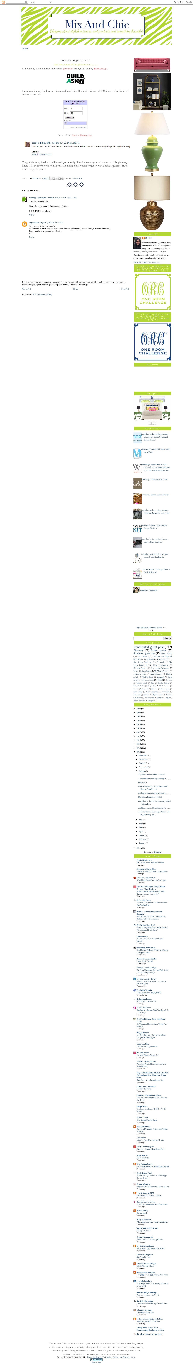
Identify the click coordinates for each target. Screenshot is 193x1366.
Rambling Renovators (146, 947)
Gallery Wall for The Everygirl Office (150, 1239)
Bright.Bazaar (143, 1032)
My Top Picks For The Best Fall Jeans (150, 863)
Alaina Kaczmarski (145, 1237)
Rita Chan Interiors (143, 1257)
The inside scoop (147, 680)
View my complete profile (146, 262)
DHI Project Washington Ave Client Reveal (152, 1204)
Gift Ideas (169, 680)
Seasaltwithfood (143, 1126)
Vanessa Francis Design (147, 968)
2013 (139, 748)
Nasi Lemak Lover (145, 1164)
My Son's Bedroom (159, 668)
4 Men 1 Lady (142, 1117)
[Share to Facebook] (59, 178)
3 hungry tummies (144, 1310)
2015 (139, 740)
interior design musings (147, 1292)
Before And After (138, 686)
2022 (139, 712)
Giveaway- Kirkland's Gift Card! (154, 479)
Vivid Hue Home (144, 1008)
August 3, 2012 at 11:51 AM (51, 222)
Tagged (168, 697)
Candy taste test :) (143, 1158)
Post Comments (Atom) (42, 294)
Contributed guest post (148, 647)
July (141, 819)
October (142, 763)
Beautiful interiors (163, 683)
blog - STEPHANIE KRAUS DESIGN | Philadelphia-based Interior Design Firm (153, 1075)
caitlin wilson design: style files (150, 1319)
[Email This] (50, 178)
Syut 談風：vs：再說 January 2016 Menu (152, 1275)
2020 (139, 720)
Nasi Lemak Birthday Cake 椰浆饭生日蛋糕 (153, 1167)
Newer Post (26, 289)
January (142, 843)
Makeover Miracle (141, 683)
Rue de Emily (142, 1210)
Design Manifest (143, 1184)
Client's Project (140, 668)
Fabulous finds (147, 677)
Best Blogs (96, 1362)
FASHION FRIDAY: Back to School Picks (152, 871)
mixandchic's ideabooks (148, 590)
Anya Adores (142, 1155)
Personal (160, 662)
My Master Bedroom (161, 671)
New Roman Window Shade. (147, 1120)
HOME (25, 48)
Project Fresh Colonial (145, 961)
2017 (139, 732)
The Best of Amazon (144, 1089)
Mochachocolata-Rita (146, 1272)
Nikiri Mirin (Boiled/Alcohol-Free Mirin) (151, 880)
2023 (139, 709)
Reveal (135, 671)
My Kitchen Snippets (145, 1246)
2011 (139, 848)
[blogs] (96, 1360)
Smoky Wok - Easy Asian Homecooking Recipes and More (150, 1328)
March (142, 835)
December (143, 755)
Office (152, 683)
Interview (146, 695)
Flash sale (155, 689)
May (141, 827)
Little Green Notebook (146, 1086)
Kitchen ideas (142, 627)
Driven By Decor (144, 900)
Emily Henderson (144, 860)
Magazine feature (157, 695)
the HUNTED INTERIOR (147, 1228)
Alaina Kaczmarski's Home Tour (148, 1321)
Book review (166, 653)
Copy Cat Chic (143, 1044)
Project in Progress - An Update (148, 1295)
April (141, 831)
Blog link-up (152, 686)
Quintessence (142, 936)
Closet (135, 689)
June (141, 823)
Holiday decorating (152, 692)
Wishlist (160, 680)
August (142, 771)
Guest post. (142, 782)
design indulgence (144, 999)
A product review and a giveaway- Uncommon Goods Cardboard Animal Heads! (155, 437)
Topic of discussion (139, 700)
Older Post (124, 289)
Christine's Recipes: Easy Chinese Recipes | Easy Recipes (151, 888)
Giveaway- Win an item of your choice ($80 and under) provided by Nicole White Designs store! (155, 467)
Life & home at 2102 (145, 1193)
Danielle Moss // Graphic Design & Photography (111, 1357)
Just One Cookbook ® (146, 878)
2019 (139, 724)
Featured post (144, 689)
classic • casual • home (146, 1061)
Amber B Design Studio (146, 959)
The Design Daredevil (146, 925)
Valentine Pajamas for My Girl (147, 1055)
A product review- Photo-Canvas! (151, 774)
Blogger (157, 852)
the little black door (145, 1301)
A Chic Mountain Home (145, 1266)
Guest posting (137, 692)
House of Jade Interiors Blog (149, 1095)
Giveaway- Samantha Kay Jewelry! (155, 495)
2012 (139, 752)
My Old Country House (146, 979)
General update (165, 689)
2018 (139, 728)
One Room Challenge (142, 662)
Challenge (149, 659)
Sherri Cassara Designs (146, 1263)
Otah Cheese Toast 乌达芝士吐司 (149, 993)
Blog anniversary (160, 665)
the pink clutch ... (144, 1053)
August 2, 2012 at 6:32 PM (66, 198)
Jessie (148, 238)
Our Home (142, 656)
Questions (160, 697)
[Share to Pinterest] (62, 178)
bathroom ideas (155, 627)
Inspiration (160, 677)
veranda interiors (144, 1281)
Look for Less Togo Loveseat (147, 1046)
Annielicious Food (144, 1173)
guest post (151, 700)
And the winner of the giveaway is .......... (154, 778)
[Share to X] (56, 178)
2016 (139, 736)
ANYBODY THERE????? (146, 1001)
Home (75, 289)
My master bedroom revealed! (150, 797)
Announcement (155, 674)
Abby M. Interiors (144, 1219)
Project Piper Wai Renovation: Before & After (153, 1187)
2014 (139, 744)
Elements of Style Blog (146, 869)
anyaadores (34, 222)
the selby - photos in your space (150, 1334)
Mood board (163, 659)
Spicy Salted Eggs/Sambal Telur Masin (150, 1248)
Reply (31, 214)
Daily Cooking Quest (145, 1146)
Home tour (136, 695)
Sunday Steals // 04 (143, 1231)
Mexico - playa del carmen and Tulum (150, 1140)
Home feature (165, 692)
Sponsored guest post (144, 653)
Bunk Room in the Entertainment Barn (150, 1080)
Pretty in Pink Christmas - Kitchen (149, 1196)
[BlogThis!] (53, 178)
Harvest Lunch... (143, 1213)
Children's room (164, 686)
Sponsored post (139, 674)
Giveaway (77, 178)
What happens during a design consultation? (152, 1222)
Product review (158, 650)
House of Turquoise (145, 1255)
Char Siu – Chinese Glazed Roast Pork (150, 1149)
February (143, 839)
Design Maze (142, 1106)
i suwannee (141, 1138)
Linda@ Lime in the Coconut (41, 198)
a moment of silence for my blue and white (152, 1304)
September (143, 767)
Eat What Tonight (144, 990)
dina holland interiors (146, 1202)
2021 (139, 716)
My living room (149, 697)
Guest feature (146, 671)
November (143, 759)
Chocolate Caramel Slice (145, 1313)
